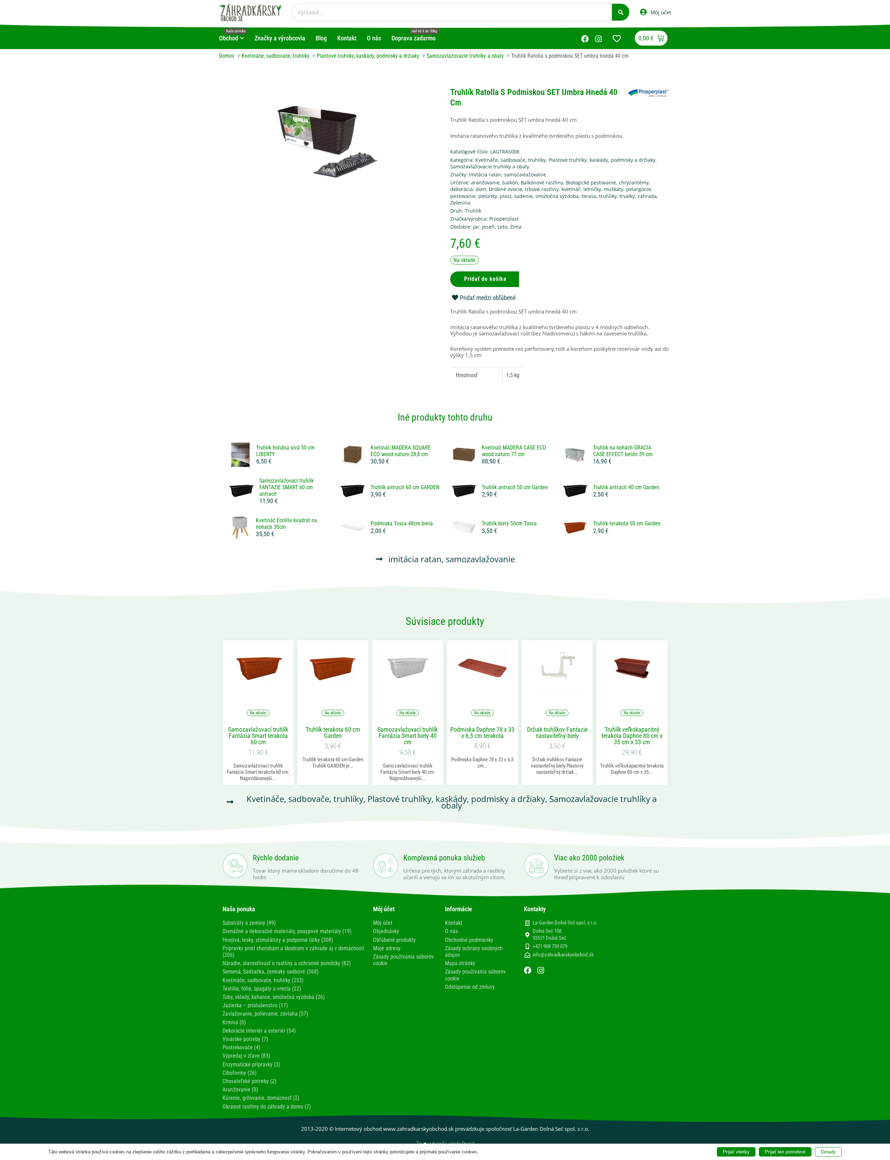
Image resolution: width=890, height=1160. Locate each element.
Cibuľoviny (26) (239, 1073)
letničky (592, 189)
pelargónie (638, 189)
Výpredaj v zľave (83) (246, 1055)
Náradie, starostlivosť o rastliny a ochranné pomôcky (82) (286, 963)
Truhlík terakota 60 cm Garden (333, 732)
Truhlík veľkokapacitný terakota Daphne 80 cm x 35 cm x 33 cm (632, 735)
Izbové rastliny (542, 189)
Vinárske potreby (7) (245, 1039)
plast (505, 196)
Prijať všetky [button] (736, 1151)
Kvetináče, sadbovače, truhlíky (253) (263, 980)
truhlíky (608, 196)
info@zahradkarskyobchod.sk (563, 955)
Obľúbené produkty (394, 940)
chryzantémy (634, 182)
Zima (515, 226)
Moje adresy (386, 948)
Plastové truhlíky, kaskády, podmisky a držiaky (602, 160)
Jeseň (488, 226)
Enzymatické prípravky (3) (251, 1064)
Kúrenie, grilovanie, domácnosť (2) (260, 1098)
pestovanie (463, 196)
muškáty (613, 189)
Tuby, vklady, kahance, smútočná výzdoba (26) (273, 997)
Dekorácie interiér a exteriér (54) (259, 1030)
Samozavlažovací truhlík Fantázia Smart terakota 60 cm (258, 735)
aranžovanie (485, 182)
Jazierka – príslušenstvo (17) (255, 1005)
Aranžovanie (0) (240, 1089)
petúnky (487, 196)
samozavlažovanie (525, 174)
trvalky (627, 196)
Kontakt (453, 923)
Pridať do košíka (485, 279)
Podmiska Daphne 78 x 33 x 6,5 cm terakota (482, 732)
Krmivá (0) (234, 1022)
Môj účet (383, 923)
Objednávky (386, 931)
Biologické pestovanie (591, 182)
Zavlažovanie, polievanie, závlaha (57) (265, 1013)
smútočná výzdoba (557, 196)
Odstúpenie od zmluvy (470, 987)
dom (481, 189)
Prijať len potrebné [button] (785, 1151)
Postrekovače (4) (241, 1047)
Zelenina (460, 202)
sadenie (523, 196)
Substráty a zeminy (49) (249, 923)
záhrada (647, 196)
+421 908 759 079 (550, 946)
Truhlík (473, 210)
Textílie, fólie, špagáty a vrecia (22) (261, 988)
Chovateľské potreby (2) (249, 1081)
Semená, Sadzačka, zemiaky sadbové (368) (270, 971)
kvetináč (571, 189)
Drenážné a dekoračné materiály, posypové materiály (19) (286, 931)
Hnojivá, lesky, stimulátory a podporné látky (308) (277, 940)
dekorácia (461, 189)
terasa (589, 196)
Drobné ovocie (505, 189)
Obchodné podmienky (469, 940)
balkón (510, 182)
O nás (451, 931)
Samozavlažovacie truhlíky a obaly (489, 166)
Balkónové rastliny (542, 182)
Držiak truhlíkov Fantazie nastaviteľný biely (557, 732)
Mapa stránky (460, 963)
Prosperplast (504, 218)
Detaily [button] (828, 1151)
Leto (502, 226)
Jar (476, 226)
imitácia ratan (485, 174)
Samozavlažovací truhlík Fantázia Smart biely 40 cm (408, 735)
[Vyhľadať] (620, 12)
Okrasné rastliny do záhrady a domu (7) (266, 1106)
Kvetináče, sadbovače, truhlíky (510, 160)
